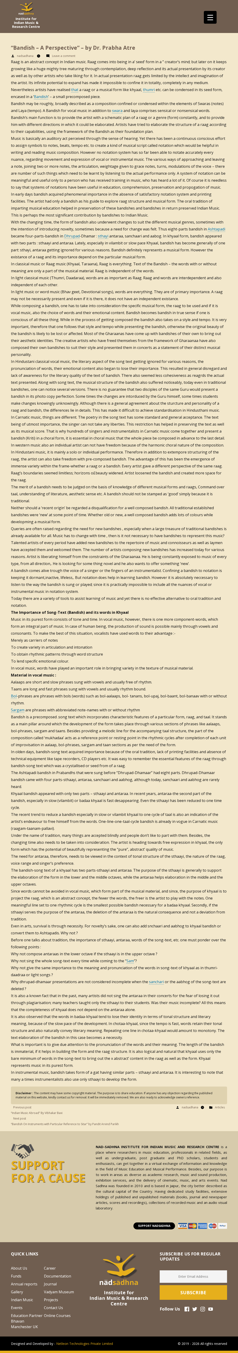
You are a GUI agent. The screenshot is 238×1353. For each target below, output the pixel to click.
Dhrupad (72, 236)
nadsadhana (25, 56)
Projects (51, 1299)
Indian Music (22, 1299)
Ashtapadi (216, 229)
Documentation (57, 1276)
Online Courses (57, 1315)
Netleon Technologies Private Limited (84, 1343)
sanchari (156, 981)
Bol (14, 696)
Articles (220, 1107)
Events (17, 1307)
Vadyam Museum (59, 1291)
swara (117, 110)
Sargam (17, 710)
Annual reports (24, 1284)
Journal (50, 1284)
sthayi (103, 236)
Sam (130, 960)
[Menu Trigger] (210, 17)
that (74, 89)
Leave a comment (65, 56)
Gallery (17, 1291)
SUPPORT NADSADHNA (154, 1226)
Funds (16, 1276)
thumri (149, 89)
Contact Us (53, 1307)
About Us (19, 1268)
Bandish (41, 96)
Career (50, 1268)
